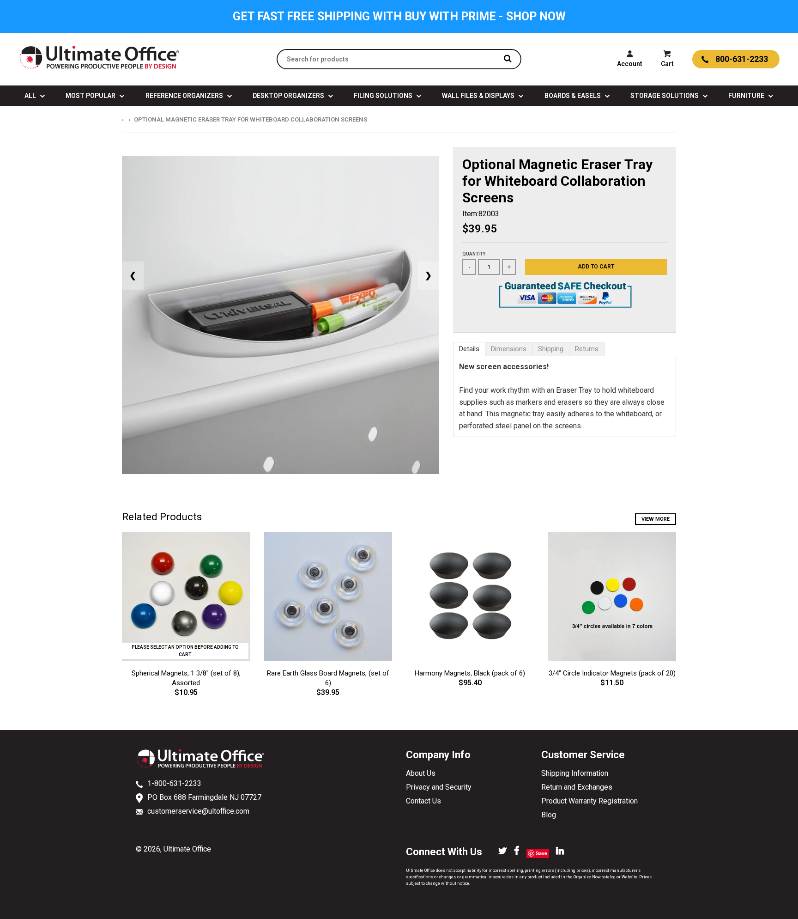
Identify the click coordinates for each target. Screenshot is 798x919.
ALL (30, 95)
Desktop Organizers (289, 95)
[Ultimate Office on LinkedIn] (560, 851)
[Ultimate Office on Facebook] (517, 851)
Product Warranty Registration (589, 801)
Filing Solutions (384, 95)
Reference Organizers (184, 95)
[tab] (469, 349)
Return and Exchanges (576, 787)
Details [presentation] (469, 349)
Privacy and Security (439, 787)
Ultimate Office (187, 849)
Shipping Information (574, 773)
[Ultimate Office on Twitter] (502, 851)
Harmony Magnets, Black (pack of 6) (470, 673)
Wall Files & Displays (479, 95)
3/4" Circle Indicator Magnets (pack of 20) (612, 673)
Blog (548, 814)
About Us (420, 773)
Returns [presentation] (586, 349)
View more (655, 519)
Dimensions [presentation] (508, 349)
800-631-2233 (741, 59)
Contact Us (423, 801)
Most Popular (91, 95)
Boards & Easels (573, 95)
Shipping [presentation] (550, 349)
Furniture (747, 95)
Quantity (473, 253)
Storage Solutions (665, 95)
